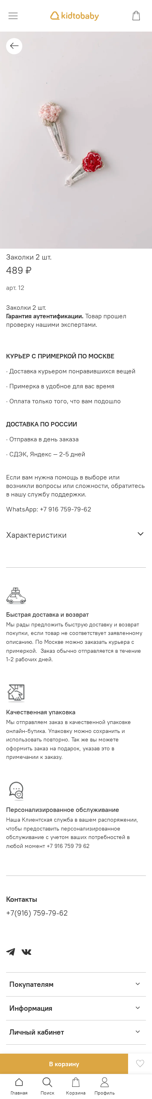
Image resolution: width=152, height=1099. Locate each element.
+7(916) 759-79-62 (37, 913)
